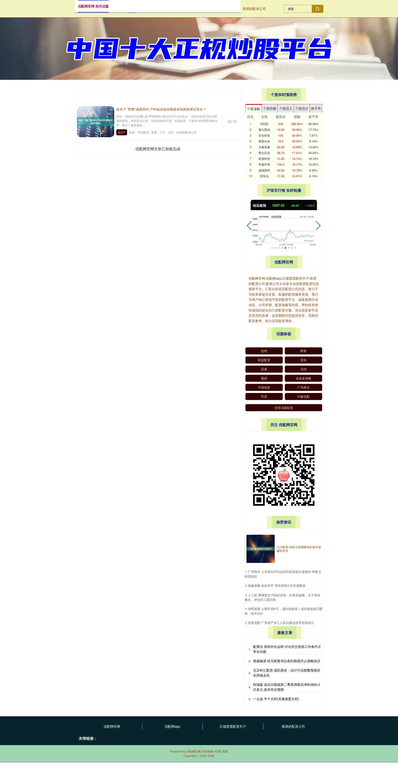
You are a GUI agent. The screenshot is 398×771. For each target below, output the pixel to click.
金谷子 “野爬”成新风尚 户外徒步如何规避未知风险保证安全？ (161, 109)
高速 (264, 369)
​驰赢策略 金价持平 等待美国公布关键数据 (277, 585)
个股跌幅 (269, 108)
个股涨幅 (253, 108)
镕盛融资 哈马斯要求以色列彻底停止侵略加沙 (286, 660)
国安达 (264, 176)
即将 (303, 351)
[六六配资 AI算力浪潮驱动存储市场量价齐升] (260, 549)
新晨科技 (264, 158)
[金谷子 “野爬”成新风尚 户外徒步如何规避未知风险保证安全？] (95, 121)
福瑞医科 (264, 170)
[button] (249, 225)
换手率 (316, 108)
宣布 (303, 360)
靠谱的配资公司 (254, 8)
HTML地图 (221, 751)
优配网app (172, 726)
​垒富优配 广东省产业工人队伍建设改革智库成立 (281, 622)
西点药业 (264, 153)
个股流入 (285, 108)
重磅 (264, 378)
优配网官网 (112, 726)
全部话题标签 (283, 407)
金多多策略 (303, 378)
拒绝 (264, 351)
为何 (303, 369)
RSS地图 (207, 751)
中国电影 (264, 387)
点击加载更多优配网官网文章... (158, 148)
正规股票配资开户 (233, 726)
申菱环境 (264, 164)
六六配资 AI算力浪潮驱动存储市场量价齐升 (299, 549)
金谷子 (121, 132)
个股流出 (301, 108)
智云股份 (264, 129)
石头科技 (264, 135)
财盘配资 (264, 360)
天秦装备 (264, 147)
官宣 (264, 396)
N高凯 (264, 124)
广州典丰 (303, 387)
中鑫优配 (303, 396)
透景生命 (264, 141)
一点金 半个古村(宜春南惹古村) (276, 698)
